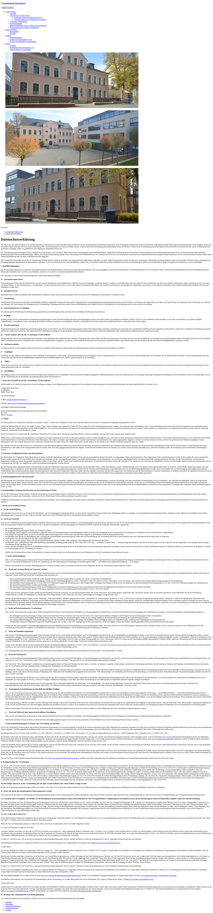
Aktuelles (13, 14)
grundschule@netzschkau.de (17, 400)
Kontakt (8, 910)
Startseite (8, 902)
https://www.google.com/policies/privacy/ (105, 843)
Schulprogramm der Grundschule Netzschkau (30, 20)
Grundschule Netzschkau (14, 232)
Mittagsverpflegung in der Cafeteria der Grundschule (28, 26)
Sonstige (13, 34)
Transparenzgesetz (11, 908)
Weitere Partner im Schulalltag (20, 50)
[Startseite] (13, 3)
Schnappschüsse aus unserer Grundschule (24, 28)
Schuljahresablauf (16, 38)
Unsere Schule (10, 12)
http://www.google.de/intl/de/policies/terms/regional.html (61, 875)
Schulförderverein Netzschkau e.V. (22, 48)
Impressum (9, 904)
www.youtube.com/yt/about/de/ (163, 739)
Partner (8, 44)
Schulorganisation (16, 24)
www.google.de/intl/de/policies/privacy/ (65, 758)
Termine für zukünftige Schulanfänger (23, 42)
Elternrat (13, 46)
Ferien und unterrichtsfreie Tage (21, 40)
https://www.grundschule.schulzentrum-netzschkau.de (26, 403)
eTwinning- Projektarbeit (18, 22)
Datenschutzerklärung (13, 906)
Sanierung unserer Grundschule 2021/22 (28, 18)
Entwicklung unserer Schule (20, 16)
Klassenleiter (14, 32)
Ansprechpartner (11, 30)
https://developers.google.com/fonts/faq (87, 891)
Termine (8, 36)
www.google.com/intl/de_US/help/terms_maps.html (158, 875)
